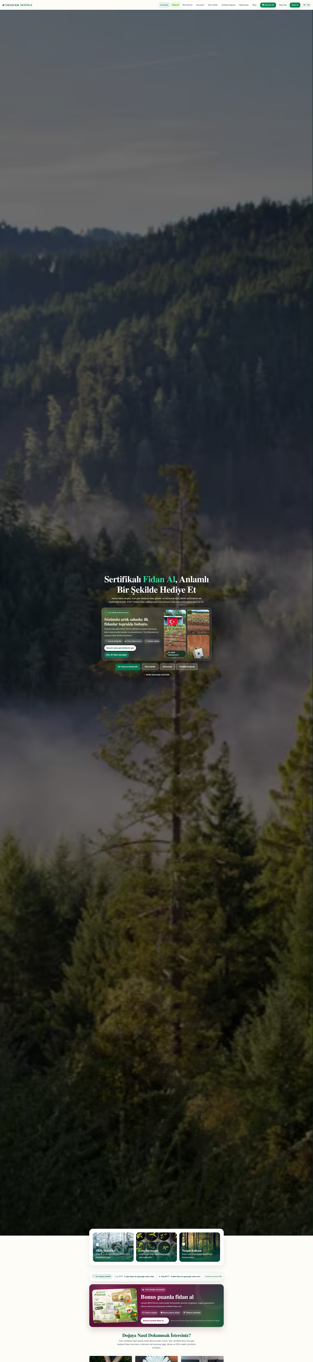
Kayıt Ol (295, 5)
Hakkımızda (244, 5)
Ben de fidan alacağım (116, 655)
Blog (254, 5)
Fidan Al (175, 5)
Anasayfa (164, 5)
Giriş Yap (283, 5)
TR (304, 5)
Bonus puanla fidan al (155, 1321)
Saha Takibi (213, 5)
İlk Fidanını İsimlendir (128, 667)
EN (308, 5)
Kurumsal (200, 5)
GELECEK (19, 5)
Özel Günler (187, 5)
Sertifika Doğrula (228, 5)
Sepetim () (269, 5)
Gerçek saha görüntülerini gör (120, 648)
